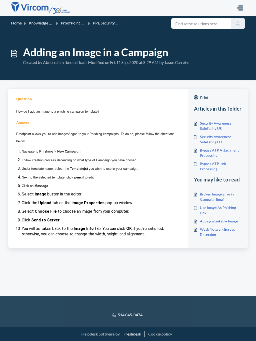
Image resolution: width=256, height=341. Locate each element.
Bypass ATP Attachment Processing (219, 153)
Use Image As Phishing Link (218, 210)
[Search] (238, 23)
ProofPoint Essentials (79, 22)
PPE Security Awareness (113, 22)
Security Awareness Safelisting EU (216, 139)
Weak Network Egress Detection (217, 232)
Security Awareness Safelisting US (216, 126)
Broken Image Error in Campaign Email (217, 196)
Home (16, 22)
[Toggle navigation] (240, 7)
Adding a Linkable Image (219, 221)
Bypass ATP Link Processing (213, 166)
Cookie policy (160, 334)
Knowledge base (43, 22)
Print (204, 97)
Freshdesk (132, 334)
